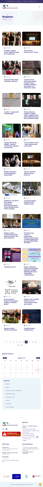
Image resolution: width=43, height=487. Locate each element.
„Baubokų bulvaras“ (10, 267)
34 (21, 345)
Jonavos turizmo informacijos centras (14, 390)
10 (35, 342)
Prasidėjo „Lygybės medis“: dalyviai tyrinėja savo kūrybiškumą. (11, 52)
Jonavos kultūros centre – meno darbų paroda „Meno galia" (31, 144)
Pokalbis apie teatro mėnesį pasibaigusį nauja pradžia (10, 173)
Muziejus (7, 387)
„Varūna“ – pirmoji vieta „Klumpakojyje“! (11, 112)
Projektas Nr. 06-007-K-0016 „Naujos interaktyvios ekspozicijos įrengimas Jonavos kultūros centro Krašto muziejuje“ (11, 205)
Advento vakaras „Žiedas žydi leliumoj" (10, 329)
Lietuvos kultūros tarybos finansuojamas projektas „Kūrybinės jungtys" (11, 301)
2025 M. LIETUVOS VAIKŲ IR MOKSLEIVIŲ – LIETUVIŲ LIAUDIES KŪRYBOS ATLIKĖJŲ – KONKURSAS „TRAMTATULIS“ (31, 271)
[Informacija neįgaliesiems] (36, 1)
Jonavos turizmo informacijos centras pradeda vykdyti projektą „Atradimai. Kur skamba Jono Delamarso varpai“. (30, 83)
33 (18, 345)
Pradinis (4, 19)
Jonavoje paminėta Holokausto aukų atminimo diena (30, 202)
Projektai (7, 400)
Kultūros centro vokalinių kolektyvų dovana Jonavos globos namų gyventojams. (31, 301)
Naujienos (8, 384)
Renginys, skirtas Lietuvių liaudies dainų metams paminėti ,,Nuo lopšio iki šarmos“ (11, 235)
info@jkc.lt (19, 1)
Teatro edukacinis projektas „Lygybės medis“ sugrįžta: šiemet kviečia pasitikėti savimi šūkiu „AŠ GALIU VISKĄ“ (31, 115)
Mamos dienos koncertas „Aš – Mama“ (31, 51)
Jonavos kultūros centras (28, 484)
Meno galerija (8, 403)
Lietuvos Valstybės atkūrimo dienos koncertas (29, 173)
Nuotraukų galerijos (10, 407)
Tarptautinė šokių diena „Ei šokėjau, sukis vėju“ (11, 80)
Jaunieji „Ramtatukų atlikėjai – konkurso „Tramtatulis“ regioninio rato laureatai (11, 145)
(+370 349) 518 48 (11, 1)
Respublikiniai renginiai (10, 393)
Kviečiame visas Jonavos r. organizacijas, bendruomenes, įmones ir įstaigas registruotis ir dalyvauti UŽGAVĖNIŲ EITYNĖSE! (31, 237)
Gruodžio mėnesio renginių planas (29, 329)
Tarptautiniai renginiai (10, 397)
